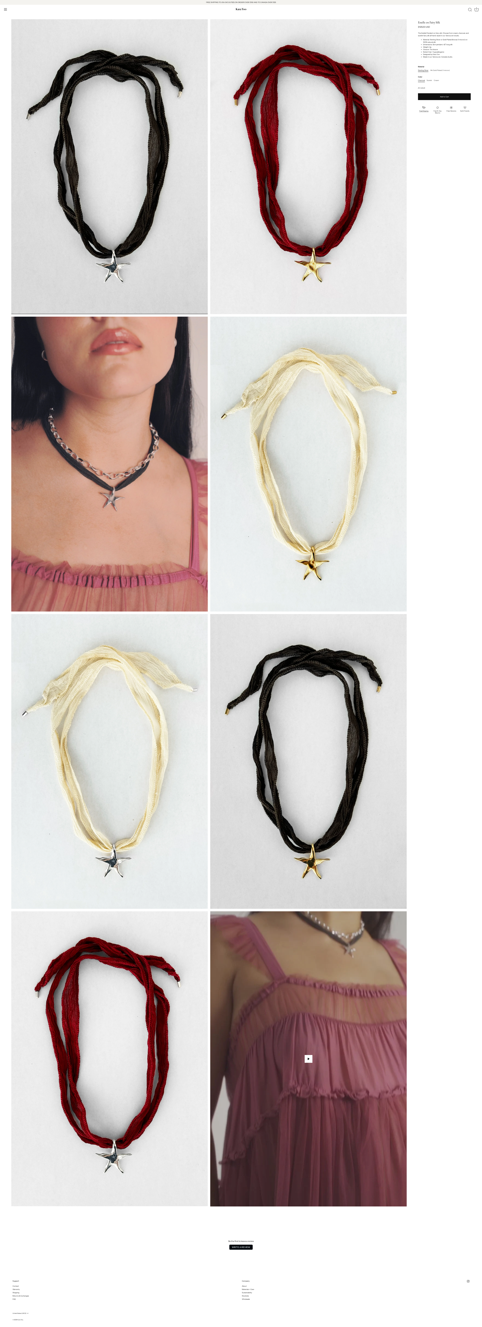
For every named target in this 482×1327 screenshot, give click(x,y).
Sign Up (265, 675)
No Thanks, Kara (265, 682)
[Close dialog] (287, 629)
